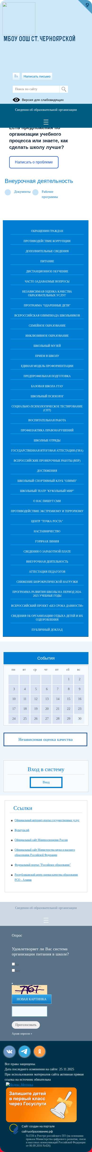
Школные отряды (47, 440)
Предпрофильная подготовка (47, 376)
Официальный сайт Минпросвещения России (41, 840)
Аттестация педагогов (47, 571)
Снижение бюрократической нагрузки (47, 582)
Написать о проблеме (34, 162)
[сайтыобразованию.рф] (85, 7)
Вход (46, 782)
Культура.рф (22, 830)
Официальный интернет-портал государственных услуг (47, 820)
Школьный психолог (47, 396)
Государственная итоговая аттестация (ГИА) (47, 450)
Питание (47, 261)
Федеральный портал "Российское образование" (43, 864)
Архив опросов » (22, 1033)
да (17, 964)
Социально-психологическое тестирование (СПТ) (47, 408)
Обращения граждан (47, 231)
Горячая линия (47, 541)
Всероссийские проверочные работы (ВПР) (47, 460)
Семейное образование (47, 325)
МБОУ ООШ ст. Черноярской (39, 39)
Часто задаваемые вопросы (47, 281)
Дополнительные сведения (47, 251)
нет (18, 971)
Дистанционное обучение (47, 271)
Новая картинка (31, 999)
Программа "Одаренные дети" (47, 305)
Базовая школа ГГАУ (47, 386)
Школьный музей (47, 346)
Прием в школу (47, 356)
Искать (64, 89)
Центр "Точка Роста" (47, 521)
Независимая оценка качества (45, 739)
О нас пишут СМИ (47, 501)
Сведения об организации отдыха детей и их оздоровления (47, 617)
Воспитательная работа (47, 420)
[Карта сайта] (16, 76)
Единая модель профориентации (47, 366)
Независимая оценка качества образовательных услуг (47, 293)
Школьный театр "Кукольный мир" (47, 491)
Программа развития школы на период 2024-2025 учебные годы (47, 593)
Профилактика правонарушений (47, 430)
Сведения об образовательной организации (46, 110)
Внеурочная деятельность (47, 561)
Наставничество (47, 531)
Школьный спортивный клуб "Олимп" (47, 481)
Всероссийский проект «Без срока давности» (47, 605)
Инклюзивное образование (47, 335)
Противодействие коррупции (47, 241)
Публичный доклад (47, 629)
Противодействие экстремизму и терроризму (47, 511)
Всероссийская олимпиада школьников (47, 315)
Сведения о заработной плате (47, 551)
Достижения (47, 470)
